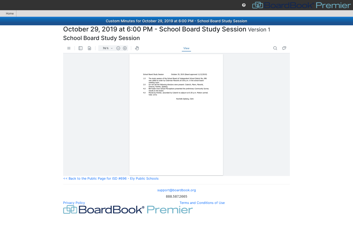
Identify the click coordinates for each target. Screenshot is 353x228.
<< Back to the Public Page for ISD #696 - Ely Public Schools (111, 178)
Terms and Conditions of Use (202, 203)
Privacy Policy (74, 203)
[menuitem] (243, 5)
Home (10, 13)
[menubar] (176, 5)
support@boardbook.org (176, 190)
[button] (244, 5)
